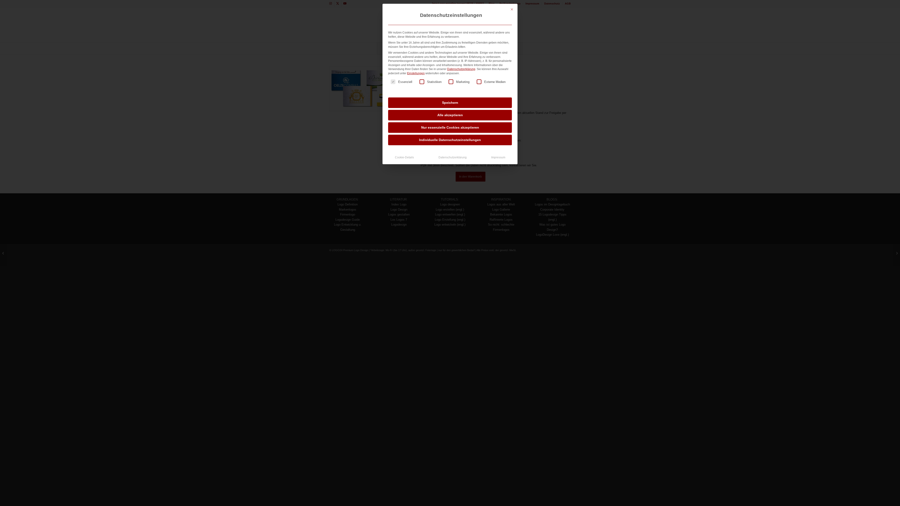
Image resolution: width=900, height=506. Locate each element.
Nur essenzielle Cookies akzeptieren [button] (450, 127)
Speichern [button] (450, 102)
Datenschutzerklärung (461, 69)
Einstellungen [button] (416, 73)
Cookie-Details (404, 157)
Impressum (498, 157)
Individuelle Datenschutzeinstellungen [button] (450, 140)
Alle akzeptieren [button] (450, 115)
